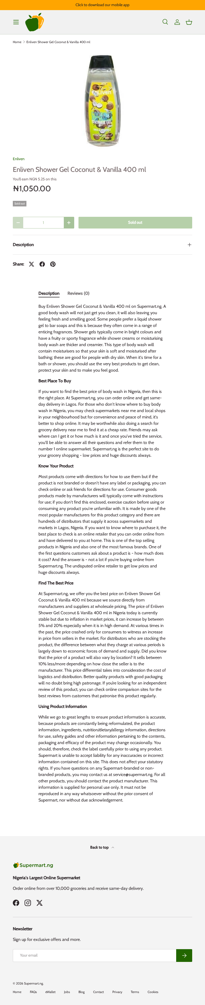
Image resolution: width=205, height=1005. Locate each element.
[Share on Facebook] (42, 264)
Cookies (153, 992)
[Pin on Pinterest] (53, 264)
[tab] (49, 293)
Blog (81, 992)
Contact (98, 992)
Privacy (117, 992)
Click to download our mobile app (102, 4)
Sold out (135, 222)
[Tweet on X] (31, 264)
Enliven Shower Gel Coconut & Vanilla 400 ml (58, 42)
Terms (135, 992)
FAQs (33, 992)
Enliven (19, 158)
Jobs (67, 992)
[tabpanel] (102, 555)
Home (17, 42)
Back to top (99, 847)
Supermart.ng (33, 983)
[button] (189, 22)
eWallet (50, 992)
